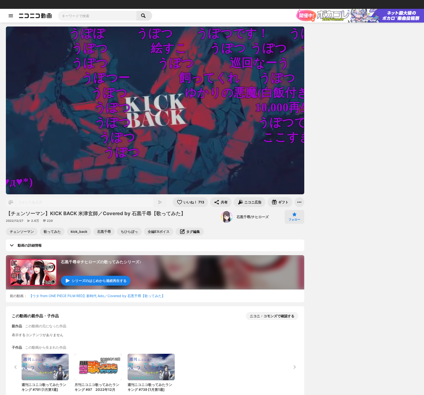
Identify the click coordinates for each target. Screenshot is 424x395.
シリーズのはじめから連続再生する (99, 280)
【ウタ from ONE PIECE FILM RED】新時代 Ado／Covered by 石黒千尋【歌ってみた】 (97, 296)
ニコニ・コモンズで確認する (272, 316)
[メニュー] (299, 202)
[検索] (144, 16)
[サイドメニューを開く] (11, 16)
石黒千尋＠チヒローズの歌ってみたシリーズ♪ (101, 261)
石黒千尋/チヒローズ (253, 217)
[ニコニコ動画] (35, 15)
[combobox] (97, 16)
